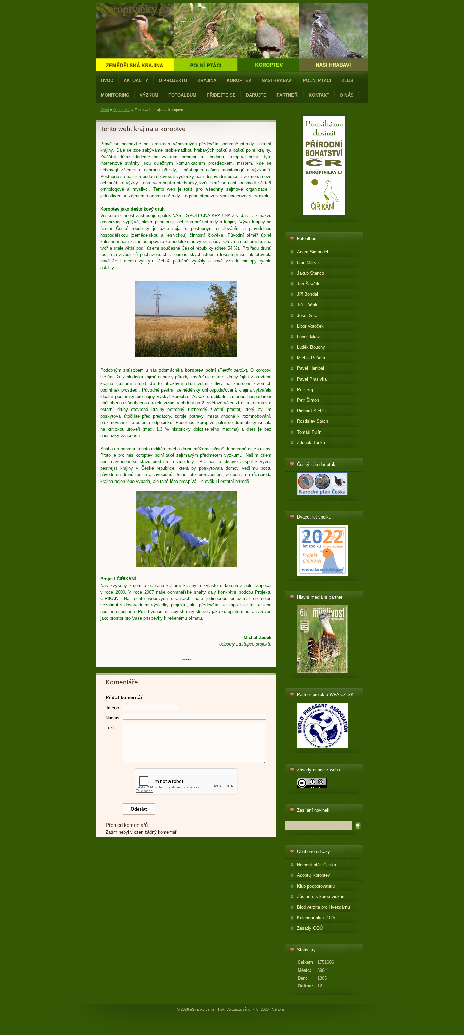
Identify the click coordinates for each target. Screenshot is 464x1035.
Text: (110, 727)
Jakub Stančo (310, 273)
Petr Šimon (308, 400)
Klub (347, 80)
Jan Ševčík (308, 283)
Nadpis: (113, 717)
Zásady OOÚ (310, 928)
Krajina (206, 80)
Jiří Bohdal (307, 294)
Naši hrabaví (277, 80)
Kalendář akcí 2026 (316, 917)
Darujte (256, 95)
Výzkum (149, 95)
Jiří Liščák (307, 304)
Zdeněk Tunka (311, 442)
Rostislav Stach (312, 421)
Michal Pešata (311, 357)
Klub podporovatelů (316, 886)
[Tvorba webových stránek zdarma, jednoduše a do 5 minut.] (213, 1009)
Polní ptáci (317, 80)
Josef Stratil (309, 315)
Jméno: (113, 707)
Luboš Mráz (308, 336)
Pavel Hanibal (310, 368)
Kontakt (319, 95)
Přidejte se (221, 95)
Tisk (221, 1009)
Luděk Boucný (311, 347)
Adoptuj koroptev (313, 875)
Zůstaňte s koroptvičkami (322, 896)
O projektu (173, 80)
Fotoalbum (182, 95)
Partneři (287, 95)
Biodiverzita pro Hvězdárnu (323, 907)
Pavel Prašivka (312, 379)
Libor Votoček (310, 326)
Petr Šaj (305, 389)
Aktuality (136, 80)
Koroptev (239, 80)
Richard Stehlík (312, 410)
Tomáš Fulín (309, 432)
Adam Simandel (312, 251)
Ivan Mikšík (308, 262)
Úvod (107, 80)
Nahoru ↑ (279, 1009)
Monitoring (115, 95)
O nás (347, 95)
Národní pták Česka (316, 864)
